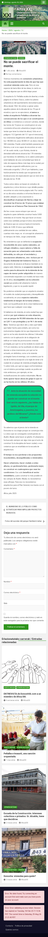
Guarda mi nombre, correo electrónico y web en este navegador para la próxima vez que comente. (24, 619)
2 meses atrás (11, 823)
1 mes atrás (10, 760)
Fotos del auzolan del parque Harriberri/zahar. (23, 521)
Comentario (9, 549)
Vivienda (21, 58)
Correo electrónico (12, 592)
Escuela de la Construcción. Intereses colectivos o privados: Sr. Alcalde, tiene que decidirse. (24, 816)
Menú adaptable (43, 2)
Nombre (8, 582)
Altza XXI (24, 9)
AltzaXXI (22, 71)
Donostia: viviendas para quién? (20, 876)
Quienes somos (12, 930)
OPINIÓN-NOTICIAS (10, 58)
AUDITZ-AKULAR (9, 687)
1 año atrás (10, 71)
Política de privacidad (23, 926)
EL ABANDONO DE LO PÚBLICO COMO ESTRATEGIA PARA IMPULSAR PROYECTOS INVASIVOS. (23, 509)
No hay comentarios (14, 74)
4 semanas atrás (12, 700)
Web (5, 603)
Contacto (9, 926)
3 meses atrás (11, 880)
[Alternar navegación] (12, 23)
